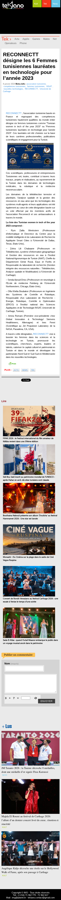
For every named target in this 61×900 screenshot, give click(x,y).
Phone (23, 43)
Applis (26, 39)
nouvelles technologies (13, 89)
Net (55, 39)
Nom (11, 663)
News (25, 370)
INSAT (49, 86)
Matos (46, 39)
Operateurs (10, 43)
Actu (17, 39)
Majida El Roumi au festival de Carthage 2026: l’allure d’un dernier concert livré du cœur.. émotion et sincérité (29, 820)
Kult (36, 4)
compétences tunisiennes (14, 86)
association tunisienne (36, 84)
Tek (45, 4)
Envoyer (47, 701)
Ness (55, 4)
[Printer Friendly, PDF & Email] (12, 363)
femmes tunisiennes (36, 86)
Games (36, 39)
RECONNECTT (31, 89)
